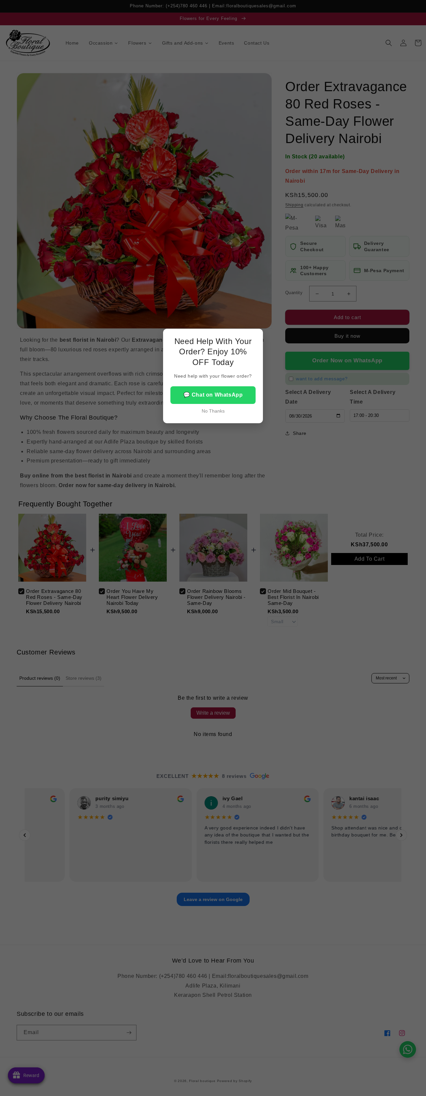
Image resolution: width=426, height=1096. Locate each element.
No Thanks (213, 411)
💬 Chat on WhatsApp (213, 395)
